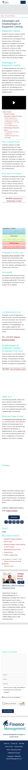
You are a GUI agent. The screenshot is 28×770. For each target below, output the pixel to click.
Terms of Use (9, 746)
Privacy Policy (18, 746)
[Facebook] (6, 522)
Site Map (21, 743)
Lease (4, 532)
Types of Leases (11, 510)
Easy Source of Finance (12, 120)
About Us (6, 743)
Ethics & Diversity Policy (14, 749)
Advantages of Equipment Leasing (13, 116)
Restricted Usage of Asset (12, 135)
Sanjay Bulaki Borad (20, 576)
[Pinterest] (14, 522)
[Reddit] (18, 522)
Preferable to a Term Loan (12, 122)
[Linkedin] (10, 522)
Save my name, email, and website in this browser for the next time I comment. (14, 690)
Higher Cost (9, 133)
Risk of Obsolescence (11, 118)
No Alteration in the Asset (12, 131)
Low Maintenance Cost (12, 125)
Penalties (8, 137)
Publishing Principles (14, 753)
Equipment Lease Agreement (13, 419)
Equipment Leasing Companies (11, 255)
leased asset (17, 324)
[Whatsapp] (22, 522)
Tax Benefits (9, 123)
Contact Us (14, 743)
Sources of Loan (9, 566)
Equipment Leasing (9, 114)
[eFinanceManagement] (5, 2)
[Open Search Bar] (22, 2)
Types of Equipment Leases (18, 369)
